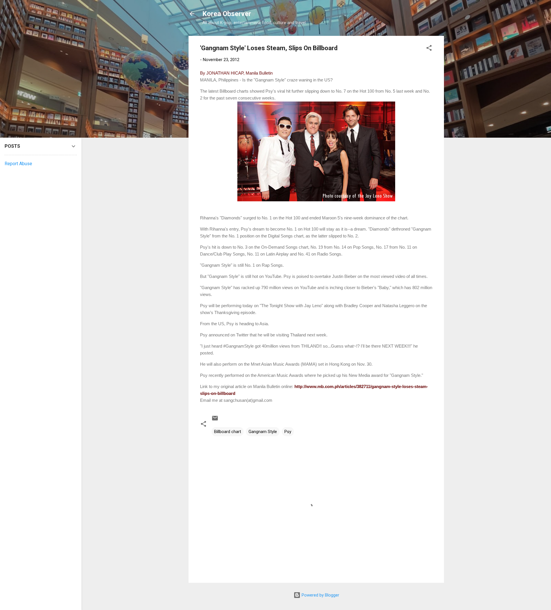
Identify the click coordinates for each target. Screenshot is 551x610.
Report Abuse (18, 163)
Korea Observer (226, 14)
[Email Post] (215, 420)
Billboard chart (227, 431)
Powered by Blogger (319, 595)
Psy (287, 431)
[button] (429, 48)
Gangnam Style (263, 431)
